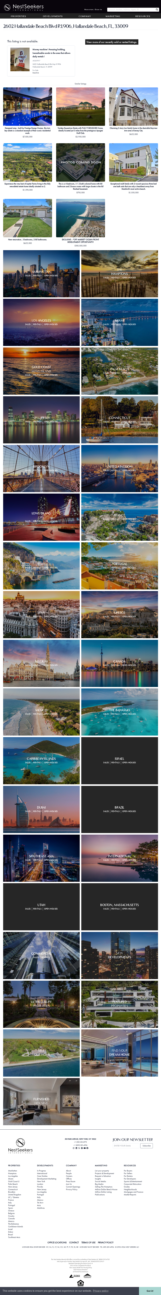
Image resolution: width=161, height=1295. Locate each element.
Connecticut (13, 1189)
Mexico (11, 1221)
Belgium (11, 1213)
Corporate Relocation (132, 1184)
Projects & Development (104, 1173)
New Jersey (12, 1187)
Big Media (99, 1184)
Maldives (41, 1208)
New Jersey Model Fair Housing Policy (80, 1268)
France (11, 1200)
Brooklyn (11, 1192)
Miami (10, 1179)
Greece (11, 1210)
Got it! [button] (150, 1291)
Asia (39, 1205)
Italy (10, 1202)
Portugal (11, 1205)
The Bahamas (13, 1224)
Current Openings (73, 1187)
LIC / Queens (13, 1197)
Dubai (10, 1232)
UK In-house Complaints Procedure (80, 1265)
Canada (11, 1218)
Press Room (70, 1181)
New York (41, 1181)
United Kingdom (14, 1194)
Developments (53, 16)
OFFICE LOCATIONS (57, 1242)
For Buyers (128, 1171)
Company (85, 16)
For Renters (128, 1176)
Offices (69, 1179)
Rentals (37, 276)
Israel (10, 1229)
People (69, 1173)
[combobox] (131, 10)
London (40, 1184)
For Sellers (128, 1173)
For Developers (130, 1179)
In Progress (41, 1171)
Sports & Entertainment (133, 1181)
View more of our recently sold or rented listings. (111, 42)
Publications (100, 1194)
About (68, 1171)
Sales (28, 276)
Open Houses (51, 276)
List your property (102, 1171)
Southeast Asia (14, 1237)
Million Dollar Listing (103, 1192)
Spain (10, 1208)
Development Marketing (46, 1179)
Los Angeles (13, 1176)
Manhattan (12, 1171)
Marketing (113, 16)
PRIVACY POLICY (106, 1242)
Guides (127, 1187)
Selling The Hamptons (103, 1187)
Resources (142, 16)
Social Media (100, 1181)
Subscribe (147, 1145)
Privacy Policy (71, 1189)
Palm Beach (13, 1184)
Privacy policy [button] (100, 1290)
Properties (18, 16)
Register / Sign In (93, 9)
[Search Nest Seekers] (157, 9)
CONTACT (74, 1242)
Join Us (69, 1184)
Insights (98, 1179)
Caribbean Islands (15, 1226)
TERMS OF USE (88, 1242)
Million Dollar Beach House (106, 1189)
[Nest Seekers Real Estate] (21, 7)
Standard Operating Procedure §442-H (81, 1263)
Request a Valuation (103, 1176)
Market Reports (130, 1194)
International (42, 1173)
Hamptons (12, 1173)
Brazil (10, 1234)
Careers (69, 1176)
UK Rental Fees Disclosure (80, 1272)
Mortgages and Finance (133, 1192)
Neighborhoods (130, 1189)
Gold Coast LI (13, 1181)
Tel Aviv (40, 1202)
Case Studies (42, 1176)
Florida (40, 1187)
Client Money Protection (80, 1270)
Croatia (11, 1216)
